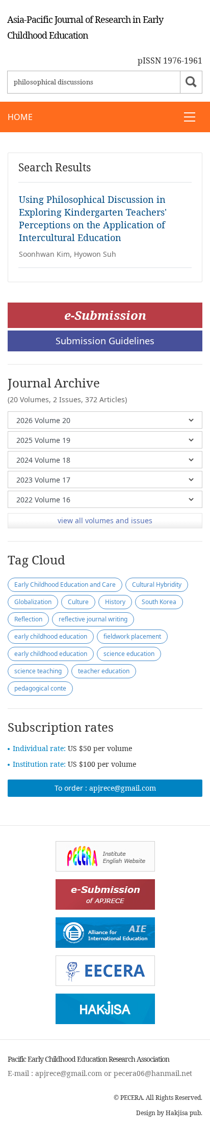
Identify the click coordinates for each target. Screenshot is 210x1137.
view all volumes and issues (105, 520)
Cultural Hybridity (156, 584)
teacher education (103, 671)
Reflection (28, 619)
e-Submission (105, 315)
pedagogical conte (40, 688)
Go (191, 82)
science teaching (38, 671)
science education (128, 653)
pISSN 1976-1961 (170, 60)
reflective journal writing (93, 619)
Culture (78, 601)
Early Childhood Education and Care (65, 584)
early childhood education (50, 636)
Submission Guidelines (105, 341)
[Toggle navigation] (189, 117)
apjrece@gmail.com (122, 788)
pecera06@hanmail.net (153, 1073)
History (115, 601)
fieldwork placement (132, 636)
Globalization (32, 601)
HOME (20, 117)
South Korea (159, 601)
